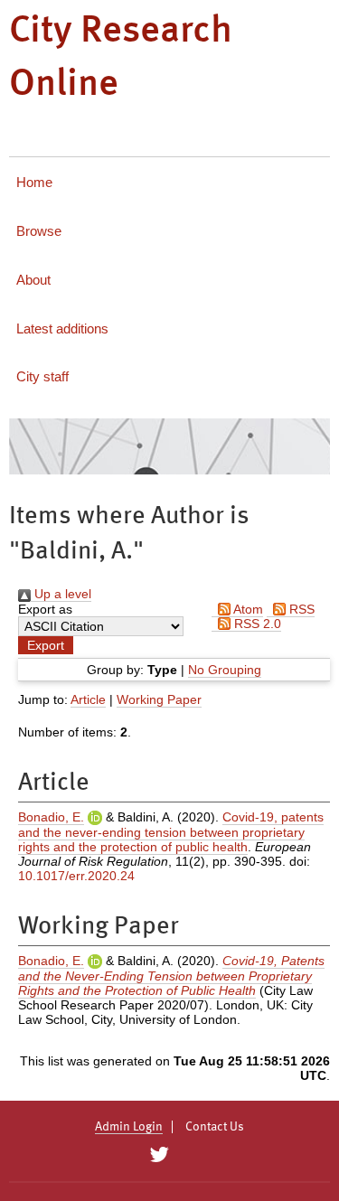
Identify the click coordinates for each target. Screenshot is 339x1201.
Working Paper (159, 699)
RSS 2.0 (256, 623)
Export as (45, 609)
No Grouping (224, 669)
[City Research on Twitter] (160, 1155)
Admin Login (129, 1127)
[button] (45, 645)
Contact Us (214, 1127)
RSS (300, 609)
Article (88, 699)
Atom (247, 609)
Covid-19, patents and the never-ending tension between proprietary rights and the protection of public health (171, 832)
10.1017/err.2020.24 (76, 875)
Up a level (61, 593)
